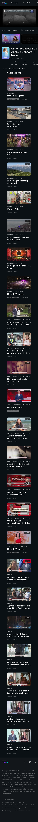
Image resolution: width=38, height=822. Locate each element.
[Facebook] (25, 762)
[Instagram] (30, 762)
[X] (35, 762)
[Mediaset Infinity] (4, 3)
